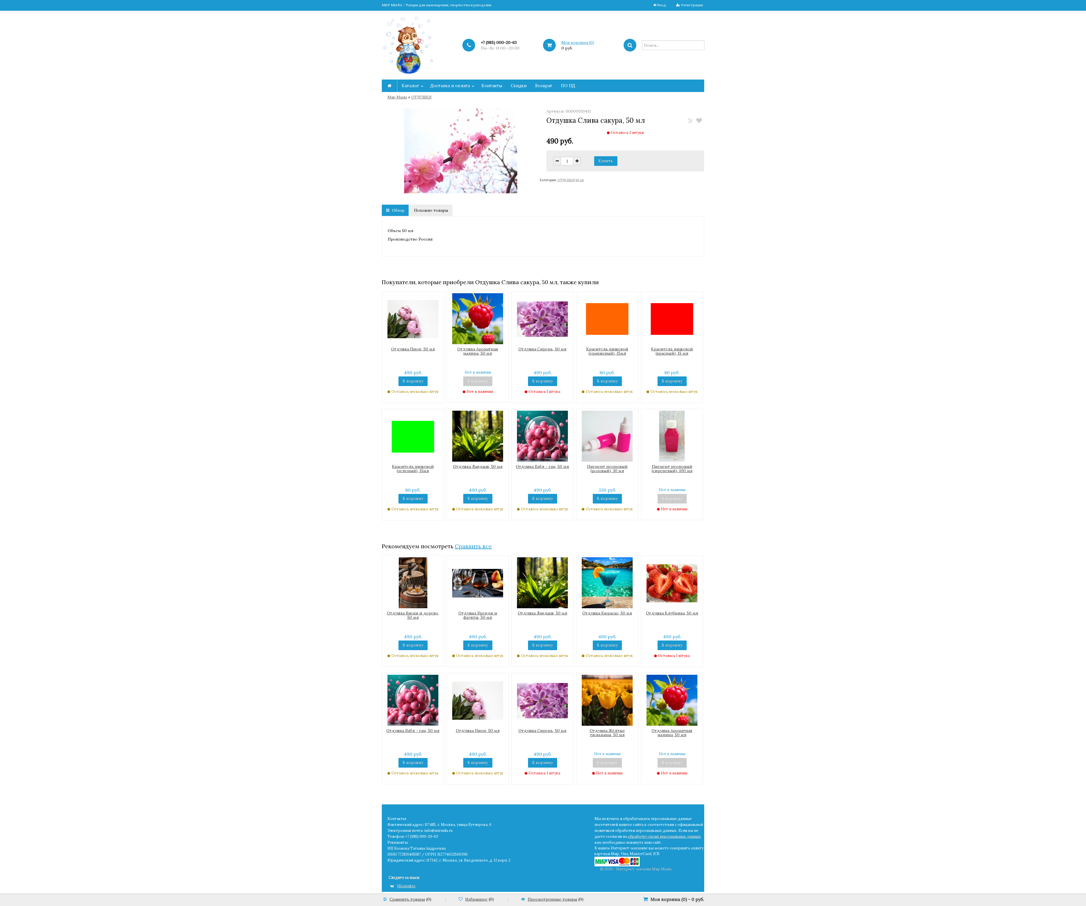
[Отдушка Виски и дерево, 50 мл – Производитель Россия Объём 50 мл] (413, 582)
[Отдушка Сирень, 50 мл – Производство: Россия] (542, 318)
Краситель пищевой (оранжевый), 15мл (607, 351)
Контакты (491, 85)
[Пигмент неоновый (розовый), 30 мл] (607, 435)
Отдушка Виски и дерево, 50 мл (413, 615)
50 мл (580, 180)
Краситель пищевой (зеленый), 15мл (413, 468)
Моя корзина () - (677, 899)
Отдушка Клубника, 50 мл (672, 613)
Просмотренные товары (552, 899)
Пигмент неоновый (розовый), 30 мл (607, 468)
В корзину (413, 381)
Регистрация (692, 5)
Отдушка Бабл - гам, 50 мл (542, 466)
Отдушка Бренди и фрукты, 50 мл (477, 615)
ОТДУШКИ (421, 97)
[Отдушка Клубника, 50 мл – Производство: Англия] (672, 582)
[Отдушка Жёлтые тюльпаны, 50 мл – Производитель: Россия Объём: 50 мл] (607, 699)
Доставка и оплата (450, 85)
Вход (661, 5)
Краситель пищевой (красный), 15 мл (672, 351)
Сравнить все (473, 546)
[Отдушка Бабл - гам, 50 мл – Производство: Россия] (542, 435)
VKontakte (406, 886)
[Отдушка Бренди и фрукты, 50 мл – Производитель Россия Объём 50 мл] (477, 582)
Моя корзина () (577, 42)
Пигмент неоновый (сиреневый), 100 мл (672, 468)
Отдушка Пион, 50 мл (413, 349)
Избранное (476, 899)
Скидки (519, 85)
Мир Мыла (397, 97)
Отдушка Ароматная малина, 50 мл (477, 351)
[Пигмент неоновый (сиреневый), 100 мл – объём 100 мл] (672, 435)
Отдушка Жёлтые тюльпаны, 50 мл (607, 732)
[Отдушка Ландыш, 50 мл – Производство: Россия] (477, 435)
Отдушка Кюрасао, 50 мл (607, 613)
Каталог (410, 85)
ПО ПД (568, 85)
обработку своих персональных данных (664, 836)
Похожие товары (431, 210)
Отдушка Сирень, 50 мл (542, 349)
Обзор (397, 210)
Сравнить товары (407, 899)
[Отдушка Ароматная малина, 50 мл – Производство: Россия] (477, 318)
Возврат (543, 85)
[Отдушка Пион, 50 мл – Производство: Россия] (412, 318)
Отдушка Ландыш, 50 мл (478, 466)
